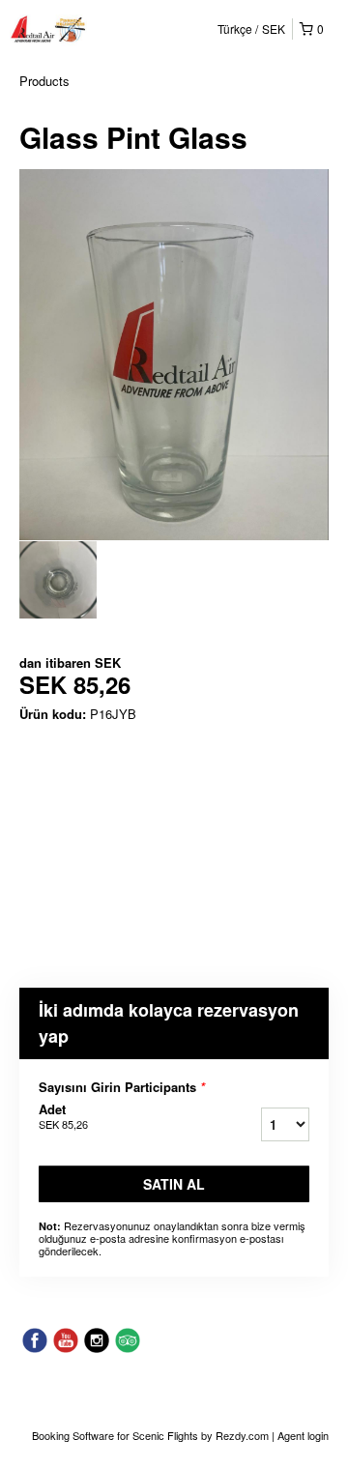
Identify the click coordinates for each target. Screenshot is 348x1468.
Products (44, 81)
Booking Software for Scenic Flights (116, 1435)
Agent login (303, 1435)
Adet (63, 1116)
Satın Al (174, 1184)
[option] (58, 580)
